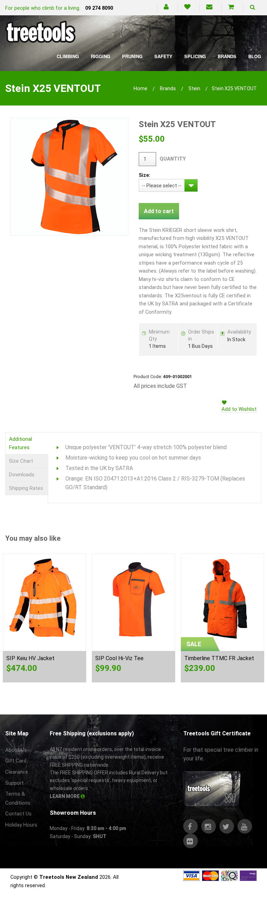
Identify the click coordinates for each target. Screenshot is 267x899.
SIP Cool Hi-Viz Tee (119, 658)
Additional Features (20, 443)
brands (168, 88)
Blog (254, 56)
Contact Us (18, 814)
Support (14, 783)
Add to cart (159, 211)
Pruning (132, 56)
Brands (227, 56)
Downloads (21, 474)
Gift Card (15, 761)
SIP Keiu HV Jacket (30, 658)
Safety (163, 56)
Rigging (100, 56)
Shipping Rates (26, 488)
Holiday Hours (21, 825)
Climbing (68, 56)
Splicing (195, 56)
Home (140, 88)
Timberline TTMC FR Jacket (219, 658)
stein (194, 88)
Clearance (16, 772)
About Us (16, 750)
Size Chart (21, 461)
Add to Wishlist (239, 409)
